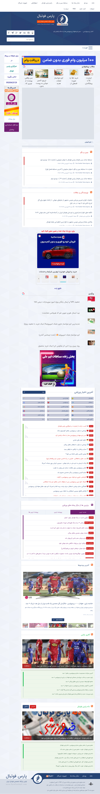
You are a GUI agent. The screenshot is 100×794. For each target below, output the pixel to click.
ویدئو (85, 3)
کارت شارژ (82, 9)
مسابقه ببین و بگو (61, 3)
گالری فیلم (65, 419)
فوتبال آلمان (89, 411)
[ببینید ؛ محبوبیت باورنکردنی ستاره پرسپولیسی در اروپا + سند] (58, 585)
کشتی (66, 415)
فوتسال (90, 398)
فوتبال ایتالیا (41, 407)
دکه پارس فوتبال (83, 706)
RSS (74, 9)
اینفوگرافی (34, 3)
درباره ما (66, 9)
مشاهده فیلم (59, 620)
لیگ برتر (42, 398)
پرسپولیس (65, 402)
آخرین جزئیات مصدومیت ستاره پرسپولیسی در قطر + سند (77, 673)
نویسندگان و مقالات (80, 192)
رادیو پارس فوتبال (47, 3)
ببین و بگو (84, 152)
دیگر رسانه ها (76, 3)
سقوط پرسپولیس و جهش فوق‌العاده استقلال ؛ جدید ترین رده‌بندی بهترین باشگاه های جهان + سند (48, 32)
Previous (25, 583)
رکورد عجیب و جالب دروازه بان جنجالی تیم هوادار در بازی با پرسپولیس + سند (72, 677)
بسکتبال (42, 411)
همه (43, 392)
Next (90, 583)
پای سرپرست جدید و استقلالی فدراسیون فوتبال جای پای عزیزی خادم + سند (72, 694)
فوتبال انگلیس (64, 407)
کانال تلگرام (49, 776)
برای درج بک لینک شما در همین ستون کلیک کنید (58, 231)
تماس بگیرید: (11, 76)
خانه (93, 3)
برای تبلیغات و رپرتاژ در (11, 58)
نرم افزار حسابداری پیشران (11, 127)
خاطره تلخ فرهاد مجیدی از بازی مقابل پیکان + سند (79, 682)
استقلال (90, 402)
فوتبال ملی (65, 398)
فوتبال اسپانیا (89, 407)
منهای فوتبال (65, 411)
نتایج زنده (58, 288)
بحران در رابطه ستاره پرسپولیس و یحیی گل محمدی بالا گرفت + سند (75, 690)
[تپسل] (23, 57)
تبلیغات (92, 9)
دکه (43, 419)
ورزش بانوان (41, 415)
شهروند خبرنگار (22, 3)
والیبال (90, 415)
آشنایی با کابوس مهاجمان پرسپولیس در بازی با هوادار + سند (77, 686)
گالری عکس (89, 419)
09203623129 (11, 82)
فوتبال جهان (41, 402)
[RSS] (92, 152)
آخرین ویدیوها (83, 565)
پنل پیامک (11, 119)
